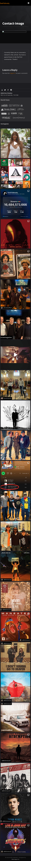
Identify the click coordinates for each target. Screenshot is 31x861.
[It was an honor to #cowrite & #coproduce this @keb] (15, 385)
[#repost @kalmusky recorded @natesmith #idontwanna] (15, 657)
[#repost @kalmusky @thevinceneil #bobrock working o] (15, 777)
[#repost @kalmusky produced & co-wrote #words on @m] (15, 687)
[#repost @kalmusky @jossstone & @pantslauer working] (15, 596)
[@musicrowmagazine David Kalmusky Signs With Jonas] (15, 324)
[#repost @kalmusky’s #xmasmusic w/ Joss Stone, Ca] (15, 173)
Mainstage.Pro (15, 859)
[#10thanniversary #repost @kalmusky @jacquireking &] (15, 807)
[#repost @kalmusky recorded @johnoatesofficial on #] (15, 626)
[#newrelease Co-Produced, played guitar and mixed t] (15, 264)
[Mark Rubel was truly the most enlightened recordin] (15, 415)
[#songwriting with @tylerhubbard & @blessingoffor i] (15, 536)
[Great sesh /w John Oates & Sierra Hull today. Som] (15, 445)
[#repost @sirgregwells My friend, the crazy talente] (15, 354)
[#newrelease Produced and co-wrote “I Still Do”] (15, 234)
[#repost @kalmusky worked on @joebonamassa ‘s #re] (15, 747)
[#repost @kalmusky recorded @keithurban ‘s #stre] (15, 566)
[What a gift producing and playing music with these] (15, 294)
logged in (13, 73)
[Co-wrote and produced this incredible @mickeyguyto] (15, 143)
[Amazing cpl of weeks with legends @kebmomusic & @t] (15, 505)
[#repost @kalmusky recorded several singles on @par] (15, 717)
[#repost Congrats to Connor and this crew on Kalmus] (15, 475)
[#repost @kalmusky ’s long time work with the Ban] (15, 838)
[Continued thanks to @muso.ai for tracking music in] (15, 203)
